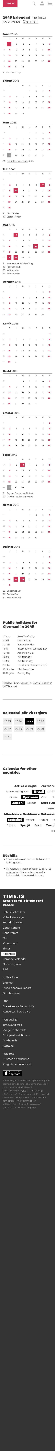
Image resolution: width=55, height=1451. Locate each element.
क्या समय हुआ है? (37, 1090)
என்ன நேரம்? (35, 1104)
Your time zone (12, 922)
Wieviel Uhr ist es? (26, 1101)
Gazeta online (11, 993)
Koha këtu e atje (13, 917)
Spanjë (25, 825)
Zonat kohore (11, 927)
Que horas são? (38, 1097)
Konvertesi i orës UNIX (17, 1011)
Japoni (18, 803)
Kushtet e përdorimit (16, 1059)
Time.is (10, 3)
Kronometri (10, 943)
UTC (5, 1001)
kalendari (24, 19)
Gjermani (30, 21)
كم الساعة (44, 1094)
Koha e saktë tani (14, 912)
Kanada (31, 802)
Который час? (22, 1097)
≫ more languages (27, 1107)
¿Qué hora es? (10, 1094)
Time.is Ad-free (12, 1024)
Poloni (44, 819)
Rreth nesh (10, 1040)
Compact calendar (14, 959)
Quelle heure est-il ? (28, 1094)
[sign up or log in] (42, 4)
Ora (5, 938)
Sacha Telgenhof (42, 683)
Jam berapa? (9, 1101)
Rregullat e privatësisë (17, 1064)
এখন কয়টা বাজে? (8, 1097)
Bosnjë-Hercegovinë (17, 791)
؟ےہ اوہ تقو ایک (9, 1107)
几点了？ (25, 1090)
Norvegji (30, 819)
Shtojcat (8, 982)
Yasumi (25, 683)
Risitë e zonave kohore (17, 988)
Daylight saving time (17, 161)
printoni (10, 872)
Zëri (5, 969)
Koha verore (10, 933)
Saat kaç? (23, 1104)
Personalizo (10, 1019)
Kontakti (8, 1045)
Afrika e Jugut (25, 786)
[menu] (50, 3)
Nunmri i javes (12, 964)
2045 (14, 34)
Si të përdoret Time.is (16, 1035)
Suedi (38, 825)
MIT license (10, 686)
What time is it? (11, 1090)
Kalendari (9, 953)
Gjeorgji (13, 797)
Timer (6, 948)
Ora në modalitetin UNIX (18, 1006)
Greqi (44, 797)
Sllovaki (11, 825)
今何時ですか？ (10, 1104)
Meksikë (15, 820)
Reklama (8, 1053)
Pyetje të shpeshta (15, 1030)
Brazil (39, 792)
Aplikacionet (11, 977)
